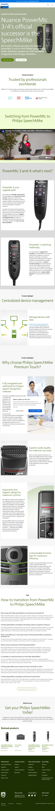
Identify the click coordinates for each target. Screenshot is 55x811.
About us (44, 764)
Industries (3, 767)
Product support (5, 770)
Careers (44, 772)
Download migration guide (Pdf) (27, 689)
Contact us (3, 775)
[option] (7, 740)
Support (17, 767)
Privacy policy (18, 803)
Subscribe (17, 795)
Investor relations (46, 770)
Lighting (30, 767)
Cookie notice (10, 803)
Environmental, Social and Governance (47, 778)
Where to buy (4, 778)
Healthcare (31, 764)
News (43, 767)
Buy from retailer (21, 60)
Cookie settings (20, 410)
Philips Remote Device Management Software (38, 325)
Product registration (20, 770)
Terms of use (3, 805)
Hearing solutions (32, 772)
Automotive (31, 770)
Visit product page (7, 60)
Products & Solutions (6, 764)
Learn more (15, 406)
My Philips (17, 772)
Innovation (44, 775)
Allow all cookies (35, 410)
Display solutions (32, 775)
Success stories (4, 772)
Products (17, 764)
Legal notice (3, 803)
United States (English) (34, 1)
